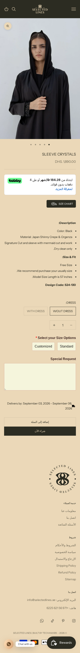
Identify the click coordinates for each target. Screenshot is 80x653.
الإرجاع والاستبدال (65, 559)
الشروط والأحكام (65, 545)
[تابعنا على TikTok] (52, 621)
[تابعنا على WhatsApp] (42, 621)
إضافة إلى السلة (40, 421)
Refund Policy (67, 572)
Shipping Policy (66, 565)
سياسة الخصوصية (65, 552)
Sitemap (70, 579)
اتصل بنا (71, 518)
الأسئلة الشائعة (67, 524)
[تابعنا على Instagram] (74, 621)
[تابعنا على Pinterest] (63, 621)
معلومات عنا (68, 511)
